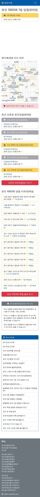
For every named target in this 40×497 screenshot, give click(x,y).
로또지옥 (7, 3)
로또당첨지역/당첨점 (9, 448)
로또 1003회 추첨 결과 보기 (20, 294)
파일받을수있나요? (10, 355)
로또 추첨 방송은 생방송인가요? (15, 407)
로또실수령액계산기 (9, 490)
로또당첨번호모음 (8, 445)
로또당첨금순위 (7, 466)
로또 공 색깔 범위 (9, 411)
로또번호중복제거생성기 (11, 480)
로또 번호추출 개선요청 (11, 351)
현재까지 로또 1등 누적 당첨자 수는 (16, 380)
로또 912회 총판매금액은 (12, 367)
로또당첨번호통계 (8, 462)
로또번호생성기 (7, 478)
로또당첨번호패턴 (8, 459)
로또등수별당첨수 (8, 471)
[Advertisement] (20, 37)
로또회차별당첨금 (8, 469)
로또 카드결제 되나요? (11, 359)
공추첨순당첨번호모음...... (12, 384)
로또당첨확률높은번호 (10, 464)
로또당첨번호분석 (8, 457)
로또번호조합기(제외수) (10, 485)
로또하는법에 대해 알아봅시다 (14, 416)
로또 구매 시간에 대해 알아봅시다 (15, 428)
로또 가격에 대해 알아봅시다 (13, 420)
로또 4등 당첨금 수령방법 (12, 399)
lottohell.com (13, 494)
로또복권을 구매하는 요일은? (13, 363)
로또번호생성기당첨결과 (11, 488)
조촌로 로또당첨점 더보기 (20, 183)
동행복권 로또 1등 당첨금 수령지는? (16, 403)
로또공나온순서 (7, 454)
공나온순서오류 (8, 342)
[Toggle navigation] (35, 3)
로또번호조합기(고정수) (10, 483)
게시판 (4, 450)
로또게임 (5, 475)
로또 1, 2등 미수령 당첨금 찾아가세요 (16, 371)
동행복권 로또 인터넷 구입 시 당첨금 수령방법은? (20, 389)
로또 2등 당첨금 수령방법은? (13, 395)
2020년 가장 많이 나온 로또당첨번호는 (17, 376)
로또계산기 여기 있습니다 (12, 424)
